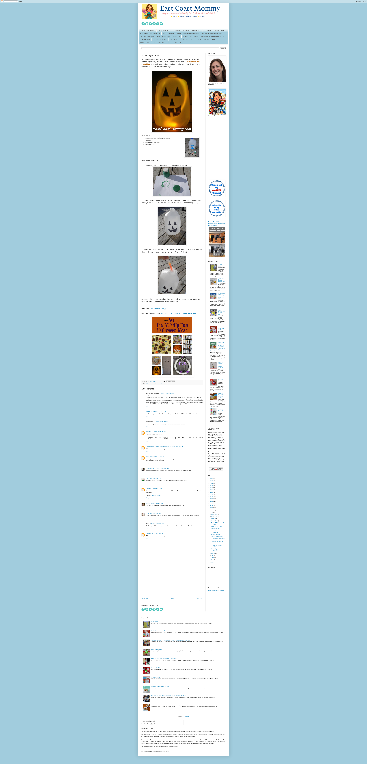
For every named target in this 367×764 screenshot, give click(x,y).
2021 (211, 490)
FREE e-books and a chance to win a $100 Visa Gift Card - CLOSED (168, 695)
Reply (147, 406)
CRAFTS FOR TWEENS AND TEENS (181, 39)
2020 (211, 492)
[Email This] (167, 381)
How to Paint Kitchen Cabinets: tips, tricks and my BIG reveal (216, 223)
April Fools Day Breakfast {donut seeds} (222, 280)
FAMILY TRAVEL (145, 39)
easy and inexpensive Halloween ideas (178, 314)
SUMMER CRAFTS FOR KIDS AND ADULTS (187, 30)
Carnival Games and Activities (221, 328)
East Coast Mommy (157, 309)
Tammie (148, 411)
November (214, 516)
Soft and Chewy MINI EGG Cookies (160, 686)
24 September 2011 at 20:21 (175, 446)
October (213, 518)
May (212, 560)
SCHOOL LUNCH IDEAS (190, 36)
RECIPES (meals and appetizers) (212, 33)
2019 (211, 494)
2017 (211, 499)
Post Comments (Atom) (154, 601)
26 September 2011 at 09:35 (157, 456)
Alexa (147, 456)
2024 (211, 483)
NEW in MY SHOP (219, 30)
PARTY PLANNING (168, 33)
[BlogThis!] (169, 381)
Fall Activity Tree (215, 534)
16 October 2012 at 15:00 (157, 523)
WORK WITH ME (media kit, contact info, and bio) (168, 43)
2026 (211, 478)
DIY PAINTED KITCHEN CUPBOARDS (212, 36)
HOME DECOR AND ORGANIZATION (168, 36)
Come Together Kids (156, 495)
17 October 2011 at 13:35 (154, 513)
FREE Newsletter (145, 43)
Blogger (187, 716)
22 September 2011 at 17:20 (158, 411)
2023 (211, 485)
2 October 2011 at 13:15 (158, 488)
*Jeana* (148, 503)
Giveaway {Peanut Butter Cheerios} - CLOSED (221, 395)
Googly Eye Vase (215, 528)
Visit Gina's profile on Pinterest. (216, 590)
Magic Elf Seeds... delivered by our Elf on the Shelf (164, 658)
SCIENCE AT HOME (210, 39)
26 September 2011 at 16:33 (162, 468)
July (212, 555)
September (214, 521)
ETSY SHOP (144, 33)
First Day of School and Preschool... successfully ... (218, 538)
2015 (211, 503)
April (212, 562)
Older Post (199, 598)
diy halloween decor (150, 383)
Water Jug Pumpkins (216, 526)
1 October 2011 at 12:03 (155, 478)
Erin (147, 478)
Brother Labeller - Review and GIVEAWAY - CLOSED (218, 545)
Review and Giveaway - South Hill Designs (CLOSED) (221, 365)
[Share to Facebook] (173, 381)
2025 (211, 481)
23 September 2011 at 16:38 (158, 431)
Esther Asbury (150, 468)
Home (172, 598)
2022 (211, 487)
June (212, 557)
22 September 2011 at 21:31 (160, 421)
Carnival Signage (155, 677)
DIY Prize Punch (220, 265)
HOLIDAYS (207, 30)
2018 (211, 496)
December (214, 514)
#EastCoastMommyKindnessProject (188, 33)
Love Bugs (220, 379)
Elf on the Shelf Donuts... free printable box (162, 668)
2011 (211, 512)
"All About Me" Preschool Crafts (221, 410)
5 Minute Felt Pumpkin (217, 541)
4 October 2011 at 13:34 (157, 503)
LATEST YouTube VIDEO (147, 30)
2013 (211, 508)
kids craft (163, 383)
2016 (211, 501)
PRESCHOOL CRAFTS (160, 39)
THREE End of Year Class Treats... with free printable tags (221, 295)
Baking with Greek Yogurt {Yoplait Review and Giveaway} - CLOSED (168, 705)
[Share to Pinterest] (174, 381)
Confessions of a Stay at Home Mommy (157, 446)
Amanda (148, 431)
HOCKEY (198, 39)
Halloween (157, 383)
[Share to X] (171, 381)
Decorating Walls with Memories (216, 549)
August (213, 553)
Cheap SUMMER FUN (164, 30)
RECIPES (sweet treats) (147, 36)
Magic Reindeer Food (156, 649)
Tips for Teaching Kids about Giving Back (221, 312)
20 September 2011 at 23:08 (167, 393)
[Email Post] (164, 381)
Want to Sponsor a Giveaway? (216, 531)
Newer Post (145, 598)
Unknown (148, 488)
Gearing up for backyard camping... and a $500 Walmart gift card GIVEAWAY (170, 640)
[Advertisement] (172, 582)
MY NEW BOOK (155, 33)
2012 (211, 510)
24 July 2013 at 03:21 (157, 533)
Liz (147, 513)
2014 (211, 505)
